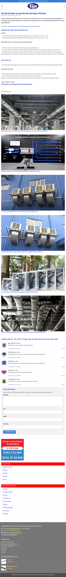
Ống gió (5, 470)
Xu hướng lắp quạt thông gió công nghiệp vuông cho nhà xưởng (19, 292)
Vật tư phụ (6, 510)
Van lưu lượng (7, 501)
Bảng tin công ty (7, 467)
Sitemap (3, 550)
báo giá (25, 84)
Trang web (5, 424)
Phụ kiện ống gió (7, 492)
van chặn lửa (39, 574)
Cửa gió (5, 473)
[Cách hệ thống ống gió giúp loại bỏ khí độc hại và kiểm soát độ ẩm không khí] (33, 313)
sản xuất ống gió (12, 26)
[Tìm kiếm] (64, 6)
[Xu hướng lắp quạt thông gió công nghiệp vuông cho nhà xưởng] (33, 273)
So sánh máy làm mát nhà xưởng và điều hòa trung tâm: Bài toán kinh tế (22, 252)
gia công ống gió (22, 26)
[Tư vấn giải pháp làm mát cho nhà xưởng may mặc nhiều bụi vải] (33, 193)
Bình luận (6, 395)
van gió (33, 574)
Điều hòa (5, 514)
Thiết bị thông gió (8, 507)
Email (5, 416)
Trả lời (63, 348)
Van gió (30, 26)
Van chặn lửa (36, 26)
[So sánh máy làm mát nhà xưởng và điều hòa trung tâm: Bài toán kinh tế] (33, 233)
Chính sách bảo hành (7, 542)
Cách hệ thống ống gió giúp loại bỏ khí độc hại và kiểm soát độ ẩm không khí (23, 332)
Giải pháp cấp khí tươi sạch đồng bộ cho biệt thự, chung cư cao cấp (20, 171)
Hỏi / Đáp (4, 548)
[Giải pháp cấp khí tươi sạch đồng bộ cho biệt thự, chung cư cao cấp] (33, 152)
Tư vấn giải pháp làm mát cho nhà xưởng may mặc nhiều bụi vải (19, 211)
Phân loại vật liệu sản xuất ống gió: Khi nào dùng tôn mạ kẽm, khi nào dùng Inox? (24, 131)
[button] (2, 6)
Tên (4, 409)
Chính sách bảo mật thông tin (9, 544)
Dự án (4, 479)
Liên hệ (3, 552)
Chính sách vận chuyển (7, 546)
